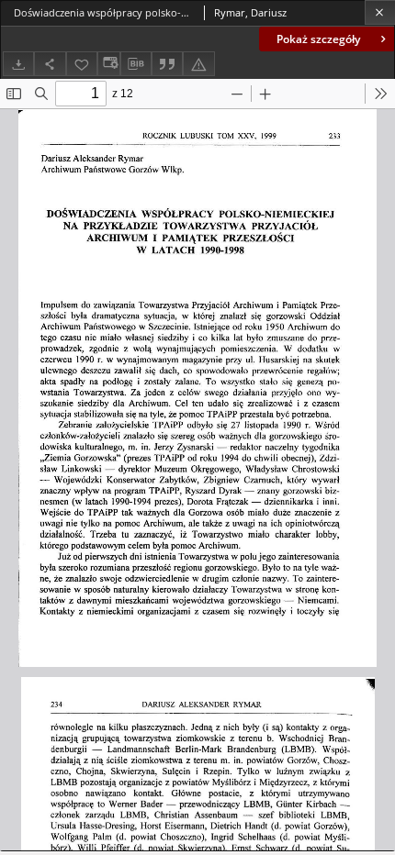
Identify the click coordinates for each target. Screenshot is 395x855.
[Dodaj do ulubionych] (81, 63)
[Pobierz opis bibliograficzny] (136, 64)
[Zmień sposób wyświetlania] (108, 63)
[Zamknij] (380, 12)
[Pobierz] (18, 63)
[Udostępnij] (49, 63)
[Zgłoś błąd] (198, 63)
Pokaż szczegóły (318, 39)
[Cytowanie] (167, 63)
